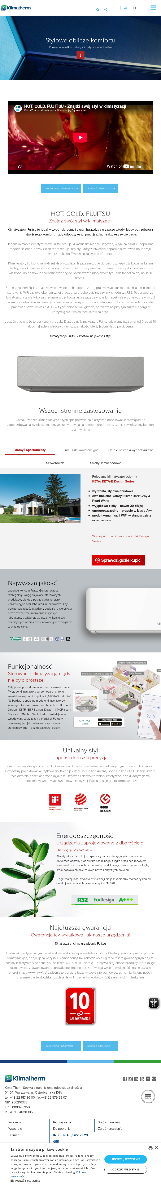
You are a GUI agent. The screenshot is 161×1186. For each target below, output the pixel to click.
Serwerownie (55, 461)
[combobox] (150, 1148)
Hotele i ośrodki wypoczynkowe (131, 448)
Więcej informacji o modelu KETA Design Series (120, 538)
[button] (55, 1181)
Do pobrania (61, 1129)
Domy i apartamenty (30, 448)
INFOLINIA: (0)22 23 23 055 (70, 1138)
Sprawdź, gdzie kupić (98, 188)
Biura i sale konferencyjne (80, 448)
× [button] (156, 1147)
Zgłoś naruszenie (110, 1129)
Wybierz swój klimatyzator (59, 188)
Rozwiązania (62, 1122)
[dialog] (80, 1164)
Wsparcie (15, 1129)
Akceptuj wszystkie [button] (126, 1159)
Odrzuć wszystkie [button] (125, 1169)
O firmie (13, 1135)
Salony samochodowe (105, 461)
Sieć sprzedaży (109, 1122)
